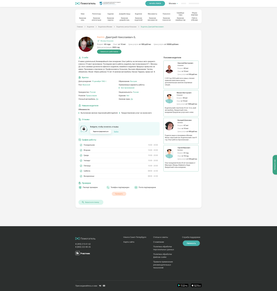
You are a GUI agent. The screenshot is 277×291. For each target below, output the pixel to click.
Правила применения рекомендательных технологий (163, 265)
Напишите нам (275, 165)
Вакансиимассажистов (152, 19)
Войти (116, 131)
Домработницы (124, 14)
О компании (158, 242)
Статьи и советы (160, 237)
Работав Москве (194, 19)
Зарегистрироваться (101, 131)
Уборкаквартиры (194, 14)
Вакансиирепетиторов (96, 19)
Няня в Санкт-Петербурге (134, 237)
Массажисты (152, 14)
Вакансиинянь (82, 19)
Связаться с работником (109, 51)
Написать (191, 243)
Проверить (119, 194)
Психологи (166, 14)
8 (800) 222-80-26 (83, 247)
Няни (82, 14)
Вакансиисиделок (110, 19)
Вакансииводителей (138, 19)
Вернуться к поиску (92, 202)
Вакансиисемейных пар (180, 19)
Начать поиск (155, 3)
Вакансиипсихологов (166, 19)
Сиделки (110, 14)
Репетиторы (96, 14)
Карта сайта (128, 242)
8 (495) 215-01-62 (83, 244)
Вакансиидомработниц (124, 19)
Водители (138, 14)
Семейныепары (180, 14)
